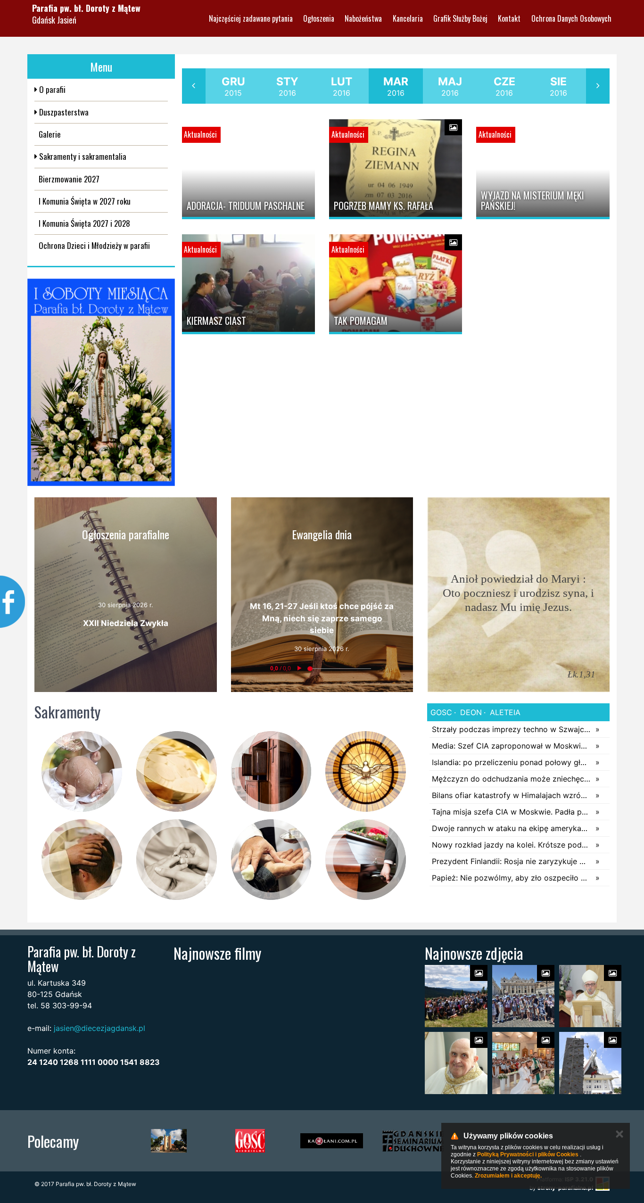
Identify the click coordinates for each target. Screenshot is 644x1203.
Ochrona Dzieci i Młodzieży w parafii (94, 245)
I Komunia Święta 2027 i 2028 (84, 223)
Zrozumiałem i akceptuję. (508, 1175)
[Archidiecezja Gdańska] (168, 1141)
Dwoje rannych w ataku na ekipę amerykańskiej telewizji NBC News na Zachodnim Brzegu (511, 828)
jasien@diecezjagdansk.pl (99, 1028)
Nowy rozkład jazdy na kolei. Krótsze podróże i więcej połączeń (511, 844)
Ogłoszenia (318, 18)
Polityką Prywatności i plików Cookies (527, 1154)
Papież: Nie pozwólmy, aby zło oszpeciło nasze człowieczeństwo (511, 877)
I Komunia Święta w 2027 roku (85, 201)
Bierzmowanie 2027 (69, 179)
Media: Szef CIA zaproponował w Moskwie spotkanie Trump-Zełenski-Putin (511, 745)
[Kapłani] (331, 1141)
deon (470, 712)
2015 (233, 86)
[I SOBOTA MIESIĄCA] (101, 382)
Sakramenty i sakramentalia (81, 156)
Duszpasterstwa (63, 112)
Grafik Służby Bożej (460, 18)
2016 (287, 86)
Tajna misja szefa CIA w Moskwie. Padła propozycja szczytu (511, 811)
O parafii (51, 89)
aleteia (503, 712)
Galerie (50, 134)
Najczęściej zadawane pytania (251, 18)
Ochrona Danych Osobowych (571, 18)
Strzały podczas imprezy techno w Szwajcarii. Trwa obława (511, 729)
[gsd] (413, 1141)
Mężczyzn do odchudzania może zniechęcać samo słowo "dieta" (511, 778)
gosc (441, 712)
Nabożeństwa (363, 18)
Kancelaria (408, 18)
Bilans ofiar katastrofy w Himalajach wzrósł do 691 (511, 795)
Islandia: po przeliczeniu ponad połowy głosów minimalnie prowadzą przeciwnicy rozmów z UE (511, 762)
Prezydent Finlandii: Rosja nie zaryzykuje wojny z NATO (511, 861)
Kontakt (509, 18)
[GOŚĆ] (250, 1141)
